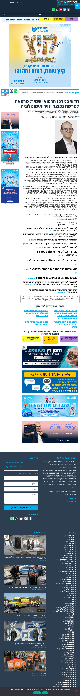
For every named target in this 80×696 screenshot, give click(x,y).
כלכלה (71, 605)
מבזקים (71, 617)
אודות (12, 2)
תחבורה (71, 670)
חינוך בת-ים (70, 587)
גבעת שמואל (69, 563)
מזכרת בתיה (69, 621)
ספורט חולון (69, 637)
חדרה (72, 575)
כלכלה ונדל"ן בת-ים (66, 607)
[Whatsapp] (53, 9)
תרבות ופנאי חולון (67, 684)
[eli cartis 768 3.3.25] (50, 442)
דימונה (71, 569)
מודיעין (71, 619)
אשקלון (71, 543)
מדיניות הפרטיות (17, 689)
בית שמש (70, 553)
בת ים (46, 18)
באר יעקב (35, 20)
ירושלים (71, 603)
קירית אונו (70, 654)
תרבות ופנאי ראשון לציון (65, 686)
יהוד (72, 601)
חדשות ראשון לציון (67, 583)
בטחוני (71, 551)
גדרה (72, 565)
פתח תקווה (70, 652)
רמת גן (71, 666)
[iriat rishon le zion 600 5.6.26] (40, 86)
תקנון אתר (72, 498)
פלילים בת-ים (69, 644)
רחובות (19, 20)
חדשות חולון (69, 581)
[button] (77, 6)
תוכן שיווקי (70, 668)
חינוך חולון (70, 589)
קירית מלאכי (69, 656)
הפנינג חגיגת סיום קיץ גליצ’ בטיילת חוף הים (36, 323)
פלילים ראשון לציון (67, 648)
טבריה (72, 595)
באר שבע (70, 547)
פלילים (71, 643)
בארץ (72, 549)
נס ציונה (27, 20)
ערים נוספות (10, 20)
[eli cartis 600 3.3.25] (10, 128)
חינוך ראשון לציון (68, 591)
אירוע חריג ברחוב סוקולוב (38, 674)
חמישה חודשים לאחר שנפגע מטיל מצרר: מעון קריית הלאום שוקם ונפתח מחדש (25, 558)
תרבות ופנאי (69, 680)
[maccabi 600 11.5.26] (10, 204)
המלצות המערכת (68, 571)
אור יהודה (70, 535)
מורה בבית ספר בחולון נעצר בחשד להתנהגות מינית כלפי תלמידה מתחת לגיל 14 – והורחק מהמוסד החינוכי (65, 314)
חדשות (71, 577)
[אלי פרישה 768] (50, 367)
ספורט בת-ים (69, 635)
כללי (72, 613)
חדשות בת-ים (69, 579)
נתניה (72, 631)
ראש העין (71, 658)
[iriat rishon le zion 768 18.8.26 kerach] (50, 416)
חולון (72, 18)
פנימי (72, 650)
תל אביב (71, 678)
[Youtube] (60, 9)
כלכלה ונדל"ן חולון (67, 609)
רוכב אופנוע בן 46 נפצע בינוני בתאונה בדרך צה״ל (30, 615)
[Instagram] (57, 9)
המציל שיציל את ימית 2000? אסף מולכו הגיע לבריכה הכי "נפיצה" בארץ (36, 313)
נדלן (72, 627)
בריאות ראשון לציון (67, 559)
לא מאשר (37, 693)
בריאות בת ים (69, 555)
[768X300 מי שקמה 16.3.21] (50, 392)
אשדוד (71, 541)
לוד (73, 615)
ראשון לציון (59, 18)
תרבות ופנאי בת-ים (67, 682)
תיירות (71, 676)
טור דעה (71, 597)
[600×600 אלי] (10, 166)
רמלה (72, 664)
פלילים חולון (69, 646)
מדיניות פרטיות (70, 502)
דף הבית (19, 2)
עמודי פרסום (69, 641)
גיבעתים (71, 567)
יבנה (72, 599)
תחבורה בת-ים (69, 672)
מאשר (45, 693)
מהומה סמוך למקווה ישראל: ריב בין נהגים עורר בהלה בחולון (65, 324)
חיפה (72, 593)
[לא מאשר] (76, 691)
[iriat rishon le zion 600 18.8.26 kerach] (10, 148)
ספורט (71, 633)
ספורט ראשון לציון (67, 639)
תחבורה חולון (69, 674)
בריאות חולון (69, 93)
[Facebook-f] (68, 9)
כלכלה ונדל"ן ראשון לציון (65, 611)
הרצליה (71, 573)
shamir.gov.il (61, 219)
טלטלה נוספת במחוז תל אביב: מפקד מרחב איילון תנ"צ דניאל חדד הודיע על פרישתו (25, 644)
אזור (72, 537)
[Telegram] (64, 9)
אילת (72, 539)
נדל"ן (72, 625)
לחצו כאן (48, 230)
